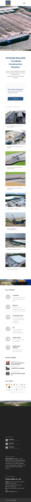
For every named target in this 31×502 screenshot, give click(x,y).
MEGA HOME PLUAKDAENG (13, 209)
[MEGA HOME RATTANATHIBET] (15, 240)
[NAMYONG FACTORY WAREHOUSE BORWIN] (15, 137)
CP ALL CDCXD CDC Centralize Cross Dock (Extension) (15, 126)
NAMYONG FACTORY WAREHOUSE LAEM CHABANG (14, 168)
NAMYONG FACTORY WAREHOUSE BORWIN (14, 147)
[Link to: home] (8, 363)
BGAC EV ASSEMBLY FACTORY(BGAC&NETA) (12, 229)
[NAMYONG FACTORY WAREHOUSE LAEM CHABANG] (15, 158)
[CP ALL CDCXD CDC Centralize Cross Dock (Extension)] (15, 117)
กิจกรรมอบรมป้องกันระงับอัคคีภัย (18, 374)
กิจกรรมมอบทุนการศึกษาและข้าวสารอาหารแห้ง (18, 363)
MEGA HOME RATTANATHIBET (13, 249)
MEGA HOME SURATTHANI (13, 269)
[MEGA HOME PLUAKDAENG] (15, 200)
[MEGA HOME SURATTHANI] (15, 260)
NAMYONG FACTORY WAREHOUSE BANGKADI (14, 188)
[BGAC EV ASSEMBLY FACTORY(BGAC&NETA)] (15, 219)
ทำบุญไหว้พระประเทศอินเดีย (17, 368)
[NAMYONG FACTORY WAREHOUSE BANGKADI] (15, 179)
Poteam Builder (13, 500)
